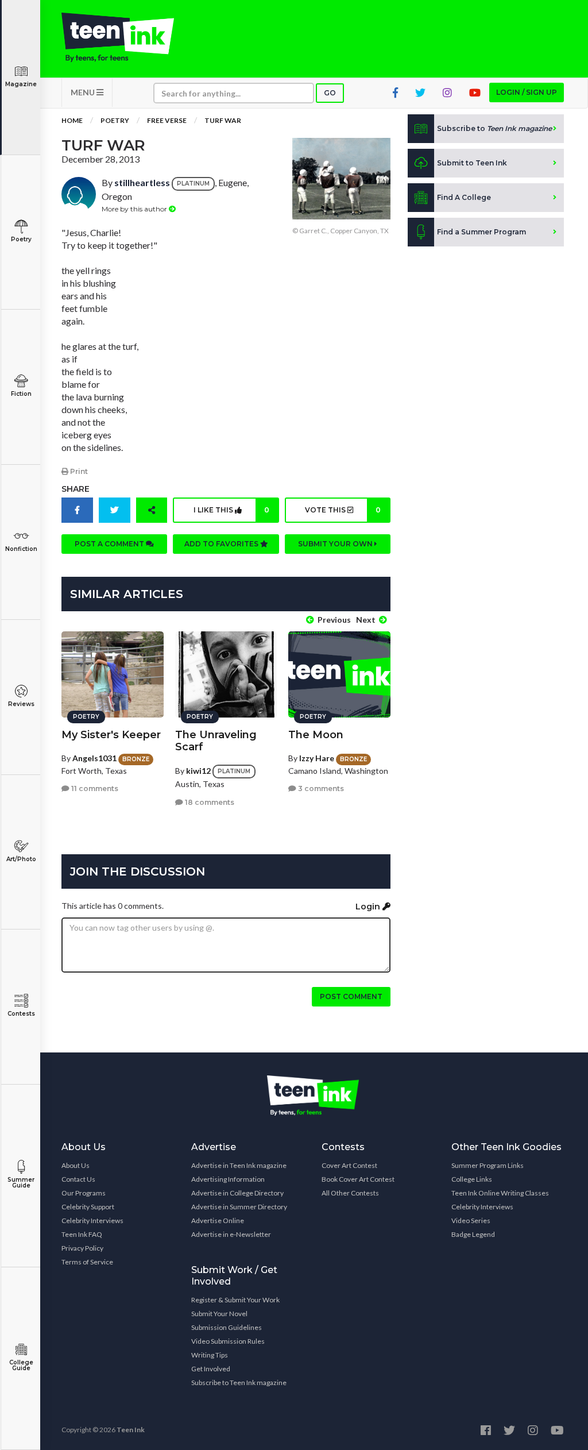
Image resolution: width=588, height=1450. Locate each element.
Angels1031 (94, 758)
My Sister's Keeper (111, 734)
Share (75, 489)
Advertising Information (228, 1179)
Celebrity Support (87, 1206)
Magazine (21, 84)
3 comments (320, 788)
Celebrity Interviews (92, 1220)
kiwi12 (198, 771)
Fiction (21, 394)
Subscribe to (494, 128)
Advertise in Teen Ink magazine (239, 1165)
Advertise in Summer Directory (239, 1206)
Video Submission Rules (228, 1341)
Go (330, 92)
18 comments (208, 802)
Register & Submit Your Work (235, 1299)
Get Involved (210, 1368)
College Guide (21, 1365)
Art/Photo (21, 859)
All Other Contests (350, 1193)
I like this (231, 510)
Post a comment (110, 543)
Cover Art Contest (349, 1165)
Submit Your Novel (219, 1313)
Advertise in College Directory (237, 1193)
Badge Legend (473, 1234)
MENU (83, 92)
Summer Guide (20, 1182)
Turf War (222, 120)
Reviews (21, 704)
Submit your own (336, 543)
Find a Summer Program (481, 231)
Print (78, 471)
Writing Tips (209, 1355)
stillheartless (142, 182)
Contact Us (78, 1179)
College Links (471, 1179)
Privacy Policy (82, 1248)
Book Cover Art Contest (358, 1179)
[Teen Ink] (117, 37)
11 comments (93, 788)
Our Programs (83, 1193)
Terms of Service (87, 1262)
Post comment (351, 996)
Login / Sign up (526, 92)
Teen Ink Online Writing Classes (500, 1193)
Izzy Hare (316, 758)
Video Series (470, 1220)
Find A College (464, 197)
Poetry (21, 239)
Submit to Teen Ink (472, 163)
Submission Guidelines (226, 1327)
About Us (75, 1165)
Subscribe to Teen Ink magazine (239, 1382)
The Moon (315, 734)
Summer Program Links (487, 1165)
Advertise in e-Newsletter (231, 1234)
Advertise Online (217, 1220)
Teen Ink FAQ (81, 1234)
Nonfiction (21, 549)
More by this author (135, 209)
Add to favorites (222, 543)
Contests (21, 1013)
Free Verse (167, 120)
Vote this (343, 510)
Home (72, 120)
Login (368, 906)
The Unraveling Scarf (216, 740)
